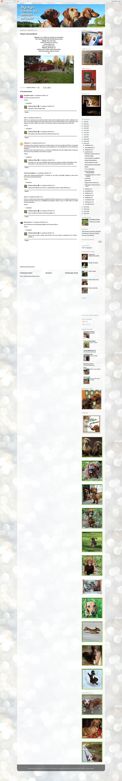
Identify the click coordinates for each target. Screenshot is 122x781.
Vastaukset (29, 103)
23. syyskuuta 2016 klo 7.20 (41, 95)
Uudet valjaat (92, 271)
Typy (84, 367)
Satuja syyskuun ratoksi (91, 162)
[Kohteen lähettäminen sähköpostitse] (44, 87)
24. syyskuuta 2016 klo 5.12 (47, 233)
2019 (85, 137)
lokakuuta (88, 150)
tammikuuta (88, 204)
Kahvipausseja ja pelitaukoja (92, 164)
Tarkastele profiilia (94, 222)
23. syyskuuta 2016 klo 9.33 (47, 106)
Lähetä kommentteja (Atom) (31, 276)
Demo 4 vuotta (93, 342)
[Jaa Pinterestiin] (50, 87)
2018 (85, 139)
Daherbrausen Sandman (89, 231)
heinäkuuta (88, 191)
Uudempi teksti (26, 273)
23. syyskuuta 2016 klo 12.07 (43, 173)
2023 (85, 128)
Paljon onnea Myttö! (95, 369)
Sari (25, 117)
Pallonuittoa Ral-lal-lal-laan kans (92, 185)
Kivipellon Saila (28, 95)
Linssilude (87, 178)
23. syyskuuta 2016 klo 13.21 (35, 197)
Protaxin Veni (85, 235)
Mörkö (86, 167)
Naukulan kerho (88, 354)
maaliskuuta (88, 200)
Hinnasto (92, 333)
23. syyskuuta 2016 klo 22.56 (40, 222)
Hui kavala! (88, 180)
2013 (85, 211)
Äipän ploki (86, 377)
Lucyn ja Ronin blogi (89, 341)
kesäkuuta (88, 193)
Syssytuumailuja (89, 156)
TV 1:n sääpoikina (90, 169)
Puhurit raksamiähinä (91, 160)
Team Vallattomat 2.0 (89, 350)
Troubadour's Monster (88, 233)
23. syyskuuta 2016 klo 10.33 (37, 143)
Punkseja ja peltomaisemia (92, 154)
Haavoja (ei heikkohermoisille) (94, 255)
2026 (85, 121)
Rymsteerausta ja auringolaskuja (89, 172)
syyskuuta (88, 152)
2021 (85, 132)
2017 (85, 141)
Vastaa (26, 100)
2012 (85, 213)
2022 (85, 130)
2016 (85, 143)
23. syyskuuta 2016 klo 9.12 (34, 117)
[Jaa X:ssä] (47, 87)
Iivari (25, 197)
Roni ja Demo (28, 222)
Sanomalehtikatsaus (88, 365)
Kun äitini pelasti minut (89, 352)
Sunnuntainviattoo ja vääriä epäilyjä (92, 175)
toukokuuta (88, 195)
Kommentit (87, 324)
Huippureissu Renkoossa (92, 182)
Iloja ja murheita (93, 288)
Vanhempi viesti (71, 273)
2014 (85, 209)
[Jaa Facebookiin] (48, 87)
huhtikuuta (88, 197)
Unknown (27, 143)
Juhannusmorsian (94, 279)
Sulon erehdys (93, 355)
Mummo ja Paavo (88, 364)
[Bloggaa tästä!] (45, 87)
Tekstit (86, 321)
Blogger (92, 768)
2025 (85, 124)
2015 (85, 207)
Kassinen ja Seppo (89, 331)
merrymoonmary (75, 768)
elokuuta (87, 189)
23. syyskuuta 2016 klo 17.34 (47, 160)
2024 (85, 126)
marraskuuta (88, 147)
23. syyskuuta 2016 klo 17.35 (47, 211)
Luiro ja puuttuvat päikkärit (92, 158)
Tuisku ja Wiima (32, 106)
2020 (85, 135)
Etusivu (49, 273)
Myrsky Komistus (93, 263)
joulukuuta (88, 145)
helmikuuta (88, 202)
